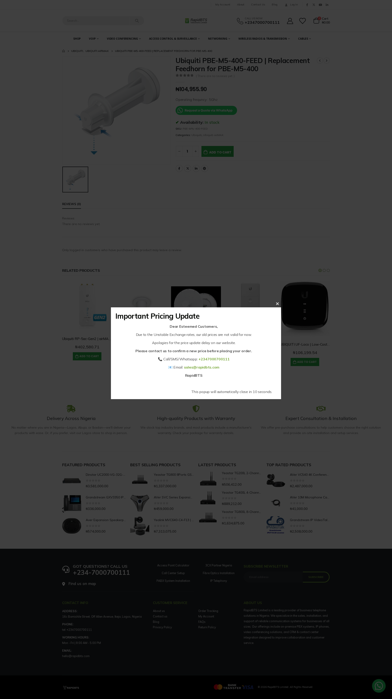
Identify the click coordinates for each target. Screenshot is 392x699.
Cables (303, 39)
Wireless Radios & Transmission (262, 39)
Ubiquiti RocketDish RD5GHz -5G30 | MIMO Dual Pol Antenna (219, 339)
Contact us (160, 616)
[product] (87, 306)
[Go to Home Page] (63, 51)
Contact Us (258, 4)
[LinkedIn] (327, 5)
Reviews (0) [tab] (71, 204)
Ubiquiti (196, 135)
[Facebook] (307, 5)
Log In (294, 4)
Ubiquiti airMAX (213, 135)
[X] (314, 5)
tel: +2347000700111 (77, 629)
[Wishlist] (303, 21)
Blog (274, 4)
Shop (77, 39)
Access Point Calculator (173, 565)
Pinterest (204, 168)
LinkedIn (196, 168)
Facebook (179, 168)
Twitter (187, 168)
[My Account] (290, 21)
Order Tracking (208, 611)
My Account (222, 4)
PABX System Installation (173, 580)
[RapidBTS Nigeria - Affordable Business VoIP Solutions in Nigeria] (196, 21)
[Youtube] (320, 5)
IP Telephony (218, 580)
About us (159, 611)
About (240, 4)
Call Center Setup (173, 573)
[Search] (137, 20)
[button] (320, 270)
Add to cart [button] (89, 356)
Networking (217, 39)
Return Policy (207, 627)
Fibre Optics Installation (219, 573)
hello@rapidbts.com (76, 656)
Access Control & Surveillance (173, 39)
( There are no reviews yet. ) (215, 76)
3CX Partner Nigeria (218, 565)
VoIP (92, 39)
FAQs (202, 622)
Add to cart (220, 152)
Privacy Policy (162, 627)
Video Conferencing (122, 39)
